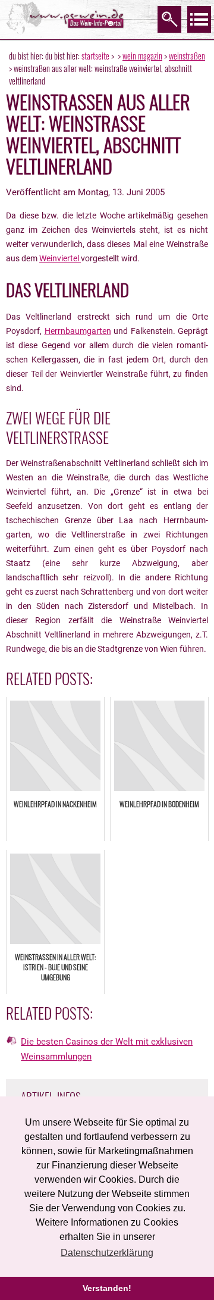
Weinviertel (60, 259)
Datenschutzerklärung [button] (107, 1253)
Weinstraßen (187, 55)
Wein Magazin (142, 55)
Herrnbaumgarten (78, 331)
